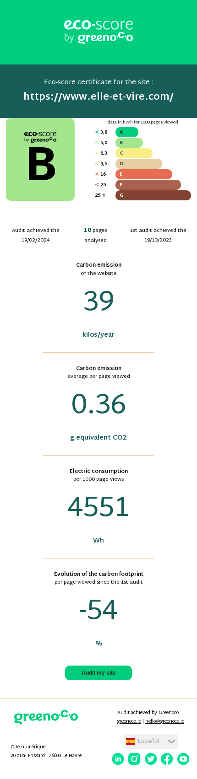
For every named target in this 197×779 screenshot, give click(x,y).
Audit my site (99, 673)
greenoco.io (129, 721)
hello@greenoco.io (164, 721)
